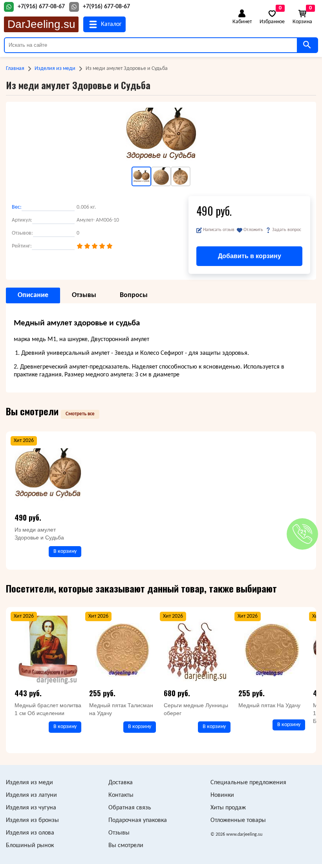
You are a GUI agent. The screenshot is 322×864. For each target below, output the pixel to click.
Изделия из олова (30, 833)
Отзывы (119, 833)
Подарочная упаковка (137, 820)
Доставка (120, 783)
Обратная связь (129, 808)
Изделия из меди (55, 69)
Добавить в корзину (249, 256)
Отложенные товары (238, 820)
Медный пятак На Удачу (269, 705)
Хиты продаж (228, 808)
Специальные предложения (248, 783)
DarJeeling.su (41, 24)
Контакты (121, 795)
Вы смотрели (125, 845)
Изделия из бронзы (32, 820)
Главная (15, 69)
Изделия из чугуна (31, 808)
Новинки (222, 795)
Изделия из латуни (31, 795)
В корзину (65, 551)
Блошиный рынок (30, 845)
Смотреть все (80, 413)
